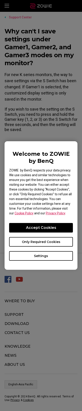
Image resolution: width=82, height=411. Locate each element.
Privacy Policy (55, 213)
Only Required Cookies (41, 242)
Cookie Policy (24, 213)
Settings (41, 256)
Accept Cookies (41, 227)
